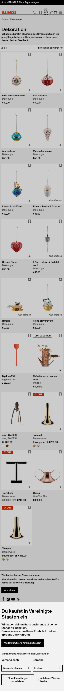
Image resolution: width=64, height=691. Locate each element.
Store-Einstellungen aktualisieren (18, 680)
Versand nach (10, 660)
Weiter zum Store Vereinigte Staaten (22, 643)
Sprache (38, 660)
